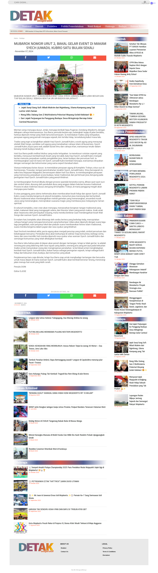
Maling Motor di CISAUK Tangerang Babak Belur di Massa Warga (55, 420)
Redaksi (63, 548)
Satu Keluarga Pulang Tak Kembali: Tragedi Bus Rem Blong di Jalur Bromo (59, 373)
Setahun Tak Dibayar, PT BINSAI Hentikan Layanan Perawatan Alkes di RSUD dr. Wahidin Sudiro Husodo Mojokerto (130, 49)
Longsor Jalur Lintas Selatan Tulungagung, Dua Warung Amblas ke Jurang (58, 317)
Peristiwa (52, 26)
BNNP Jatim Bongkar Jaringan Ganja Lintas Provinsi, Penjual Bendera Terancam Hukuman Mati (67, 407)
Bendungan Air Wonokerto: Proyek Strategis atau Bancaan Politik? (137, 287)
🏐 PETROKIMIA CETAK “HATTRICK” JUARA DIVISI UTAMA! (54, 481)
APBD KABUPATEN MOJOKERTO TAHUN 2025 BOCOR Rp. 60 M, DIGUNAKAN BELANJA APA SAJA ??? (130, 142)
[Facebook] (25, 58)
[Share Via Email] (94, 58)
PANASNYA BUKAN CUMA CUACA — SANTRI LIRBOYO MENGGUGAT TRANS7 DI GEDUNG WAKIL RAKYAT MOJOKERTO (129, 228)
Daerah (39, 26)
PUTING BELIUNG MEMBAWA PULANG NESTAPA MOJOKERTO (55, 331)
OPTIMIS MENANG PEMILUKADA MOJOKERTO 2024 (137, 173)
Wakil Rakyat (94, 26)
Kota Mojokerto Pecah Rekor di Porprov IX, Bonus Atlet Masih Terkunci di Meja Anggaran (65, 523)
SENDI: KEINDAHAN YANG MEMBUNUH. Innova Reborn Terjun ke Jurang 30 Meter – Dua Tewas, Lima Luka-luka (65, 347)
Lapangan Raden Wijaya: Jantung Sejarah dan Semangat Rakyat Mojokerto (138, 400)
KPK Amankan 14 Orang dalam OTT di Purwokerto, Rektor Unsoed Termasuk (46, 31)
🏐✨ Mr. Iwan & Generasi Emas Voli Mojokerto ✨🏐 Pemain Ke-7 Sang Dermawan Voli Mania (65, 497)
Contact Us (64, 551)
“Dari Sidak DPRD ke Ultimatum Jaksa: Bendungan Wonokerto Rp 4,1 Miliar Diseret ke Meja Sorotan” (130, 100)
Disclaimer (106, 555)
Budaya (122, 26)
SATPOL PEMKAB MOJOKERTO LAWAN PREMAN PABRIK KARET (138, 189)
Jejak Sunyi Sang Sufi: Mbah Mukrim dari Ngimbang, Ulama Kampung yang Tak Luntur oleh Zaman (130, 348)
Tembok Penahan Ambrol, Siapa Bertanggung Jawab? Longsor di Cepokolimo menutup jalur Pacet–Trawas (65, 361)
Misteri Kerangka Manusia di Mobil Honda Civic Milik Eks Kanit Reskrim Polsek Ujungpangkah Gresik (66, 436)
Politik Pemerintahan (72, 26)
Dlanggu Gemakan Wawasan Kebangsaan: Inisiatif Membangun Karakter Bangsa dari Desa (130, 269)
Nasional (26, 26)
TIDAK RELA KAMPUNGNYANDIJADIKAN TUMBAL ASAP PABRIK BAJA (138, 205)
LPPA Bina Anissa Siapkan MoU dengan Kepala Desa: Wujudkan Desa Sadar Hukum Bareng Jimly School (130, 68)
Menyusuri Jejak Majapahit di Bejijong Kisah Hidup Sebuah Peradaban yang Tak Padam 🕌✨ (130, 382)
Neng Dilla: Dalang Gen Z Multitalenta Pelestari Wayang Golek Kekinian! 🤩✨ (58, 114)
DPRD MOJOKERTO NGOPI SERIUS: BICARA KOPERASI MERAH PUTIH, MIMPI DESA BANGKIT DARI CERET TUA (130, 249)
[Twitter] (48, 58)
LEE (74, 570)
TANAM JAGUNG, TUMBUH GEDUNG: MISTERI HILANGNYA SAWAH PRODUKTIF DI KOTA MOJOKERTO (130, 119)
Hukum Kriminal (139, 26)
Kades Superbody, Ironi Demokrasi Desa (138, 82)
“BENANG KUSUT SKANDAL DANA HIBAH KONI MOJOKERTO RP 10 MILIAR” (61, 393)
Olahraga (110, 26)
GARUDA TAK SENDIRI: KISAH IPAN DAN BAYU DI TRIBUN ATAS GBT (58, 509)
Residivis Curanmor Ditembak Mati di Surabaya (48, 448)
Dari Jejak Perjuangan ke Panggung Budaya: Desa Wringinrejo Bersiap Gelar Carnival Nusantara (130, 330)
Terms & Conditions (109, 551)
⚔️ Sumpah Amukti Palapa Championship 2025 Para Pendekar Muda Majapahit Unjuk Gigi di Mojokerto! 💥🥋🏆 (66, 469)
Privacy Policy (107, 548)
